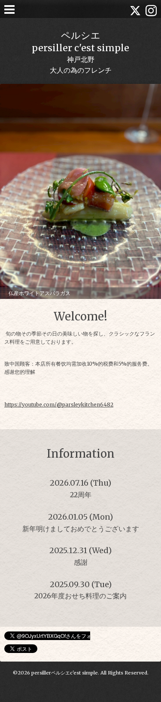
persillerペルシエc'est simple (64, 673)
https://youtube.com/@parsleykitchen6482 (58, 404)
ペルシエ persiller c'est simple (80, 42)
